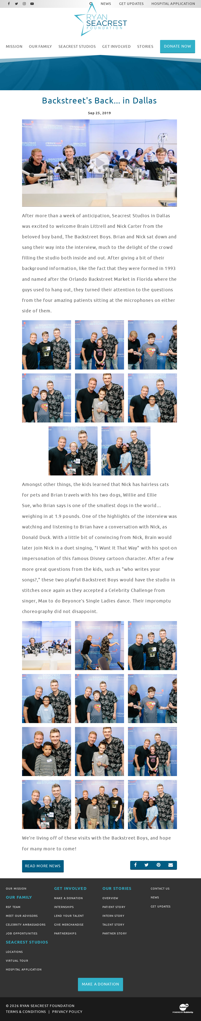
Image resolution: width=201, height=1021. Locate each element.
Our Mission (16, 888)
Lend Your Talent (69, 916)
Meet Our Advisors (22, 916)
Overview (110, 898)
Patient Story (114, 907)
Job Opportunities (22, 933)
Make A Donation (68, 898)
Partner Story (114, 933)
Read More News (43, 866)
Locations (14, 952)
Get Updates (161, 906)
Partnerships (65, 933)
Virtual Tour (17, 960)
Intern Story (113, 916)
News (155, 897)
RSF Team (13, 907)
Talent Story (113, 924)
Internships (64, 907)
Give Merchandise (69, 924)
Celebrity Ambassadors (26, 924)
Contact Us (160, 888)
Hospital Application (24, 969)
